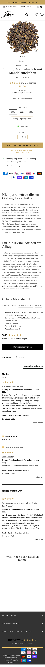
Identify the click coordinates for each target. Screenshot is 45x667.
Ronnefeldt (22, 65)
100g (13, 112)
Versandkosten (27, 93)
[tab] (33, 366)
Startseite (22, 61)
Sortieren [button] (6, 357)
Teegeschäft (9, 615)
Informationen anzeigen (13, 166)
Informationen (10, 623)
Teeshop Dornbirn (24, 7)
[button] (22, 83)
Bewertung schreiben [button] (22, 347)
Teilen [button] (13, 419)
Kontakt (38, 306)
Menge (22, 132)
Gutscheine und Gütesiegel (17, 631)
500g (31, 112)
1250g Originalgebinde (22, 119)
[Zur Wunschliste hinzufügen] (3, 3)
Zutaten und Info (9, 306)
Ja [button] (3, 419)
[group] (22, 335)
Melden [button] (7, 419)
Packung (22, 107)
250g (22, 112)
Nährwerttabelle (25, 306)
